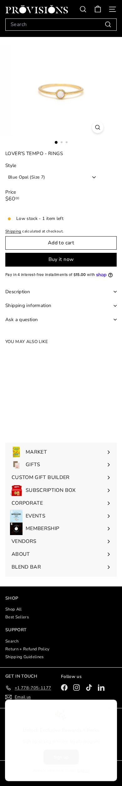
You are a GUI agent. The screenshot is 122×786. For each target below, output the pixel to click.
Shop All (13, 609)
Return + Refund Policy (27, 649)
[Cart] (97, 9)
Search (11, 641)
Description (17, 292)
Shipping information (28, 305)
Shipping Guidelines (24, 657)
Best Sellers (17, 617)
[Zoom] (97, 127)
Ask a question (21, 319)
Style (11, 166)
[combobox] (61, 24)
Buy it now (61, 259)
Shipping (13, 231)
